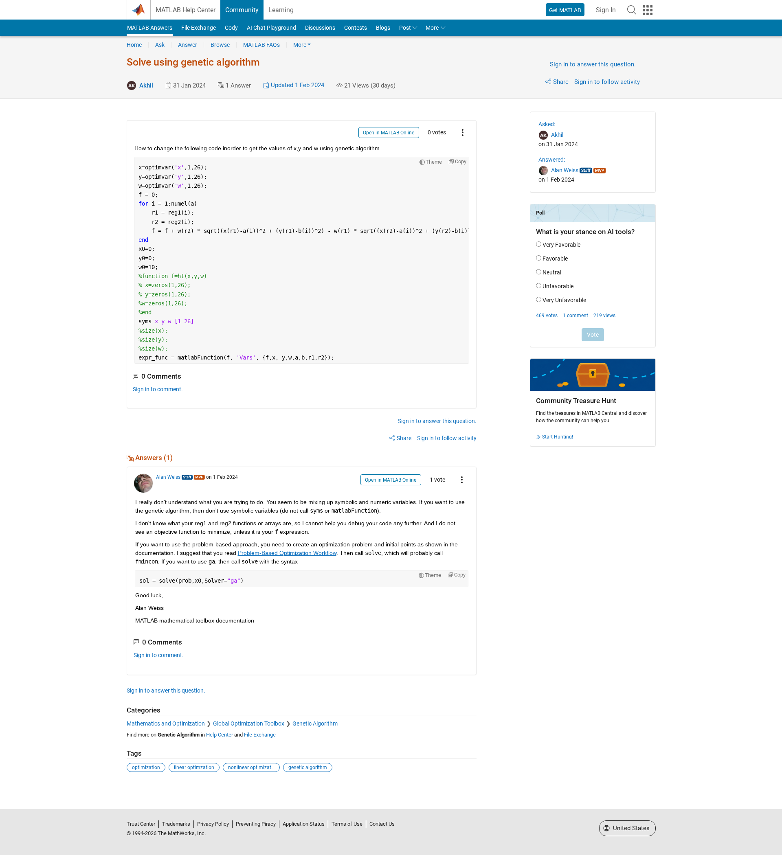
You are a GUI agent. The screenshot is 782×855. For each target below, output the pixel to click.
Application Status (304, 824)
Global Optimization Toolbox (248, 723)
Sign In (606, 10)
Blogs (383, 27)
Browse (220, 45)
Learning (281, 10)
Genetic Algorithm (315, 723)
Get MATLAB (565, 10)
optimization (146, 767)
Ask (160, 45)
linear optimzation (194, 767)
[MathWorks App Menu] (647, 10)
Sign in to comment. (158, 389)
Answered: (551, 159)
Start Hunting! (557, 437)
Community (242, 10)
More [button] (432, 27)
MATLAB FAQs (261, 45)
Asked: (546, 124)
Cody (231, 27)
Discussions (320, 27)
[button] (631, 10)
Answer (187, 45)
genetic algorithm (307, 767)
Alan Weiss (168, 477)
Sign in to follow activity (607, 82)
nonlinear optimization (253, 767)
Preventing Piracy (256, 824)
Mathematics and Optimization (166, 723)
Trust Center (141, 824)
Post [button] (405, 27)
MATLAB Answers (149, 27)
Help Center (219, 735)
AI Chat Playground (271, 27)
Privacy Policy (213, 824)
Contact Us (382, 824)
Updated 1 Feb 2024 (296, 85)
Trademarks (176, 824)
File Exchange (198, 27)
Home (134, 45)
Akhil (146, 85)
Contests (355, 27)
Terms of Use (347, 824)
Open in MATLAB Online (388, 133)
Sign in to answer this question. (593, 64)
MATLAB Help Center (185, 10)
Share (561, 82)
